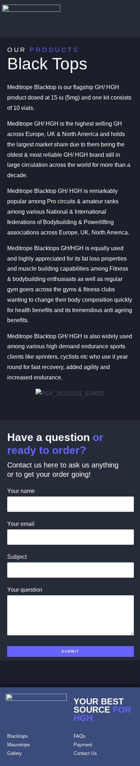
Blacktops (17, 736)
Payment (83, 744)
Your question (24, 590)
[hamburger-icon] (127, 19)
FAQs (79, 736)
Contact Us (85, 753)
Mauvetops (18, 744)
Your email (20, 524)
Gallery (14, 753)
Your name (21, 491)
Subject (17, 557)
